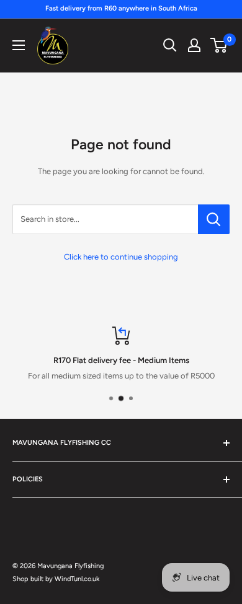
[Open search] (170, 45)
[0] (219, 45)
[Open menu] (18, 45)
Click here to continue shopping (121, 256)
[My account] (194, 45)
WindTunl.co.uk (77, 579)
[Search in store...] (214, 219)
